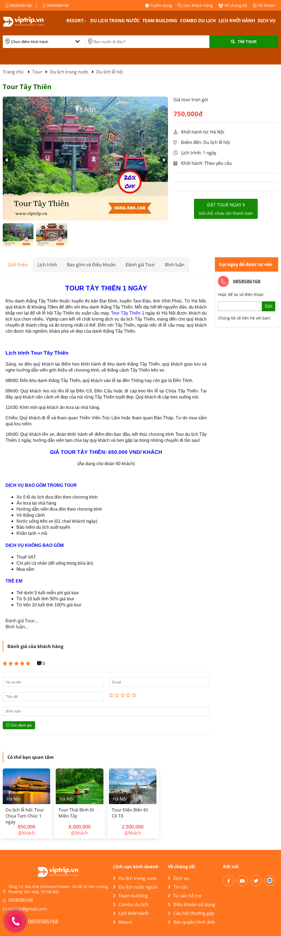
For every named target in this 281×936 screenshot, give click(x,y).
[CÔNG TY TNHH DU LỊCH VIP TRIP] (30, 21)
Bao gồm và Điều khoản (91, 265)
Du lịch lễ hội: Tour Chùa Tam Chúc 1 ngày (24, 816)
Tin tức (180, 887)
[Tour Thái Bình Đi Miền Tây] (79, 786)
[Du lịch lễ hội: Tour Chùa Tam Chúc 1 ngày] (26, 786)
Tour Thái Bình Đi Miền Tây (76, 813)
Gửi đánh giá (21, 725)
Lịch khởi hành (236, 21)
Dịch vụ (267, 21)
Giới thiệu (18, 265)
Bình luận (174, 265)
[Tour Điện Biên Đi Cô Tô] (132, 786)
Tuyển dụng (160, 5)
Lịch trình (47, 265)
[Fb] (228, 880)
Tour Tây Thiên (125, 313)
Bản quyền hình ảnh (194, 922)
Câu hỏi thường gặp (193, 913)
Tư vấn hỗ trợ (187, 896)
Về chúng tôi (235, 5)
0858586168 (20, 5)
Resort (74, 21)
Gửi (268, 306)
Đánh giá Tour (140, 265)
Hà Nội (14, 799)
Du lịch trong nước (115, 21)
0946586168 (57, 5)
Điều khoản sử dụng (194, 904)
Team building (159, 21)
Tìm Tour (247, 41)
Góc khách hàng (197, 5)
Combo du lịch (198, 21)
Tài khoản (266, 5)
